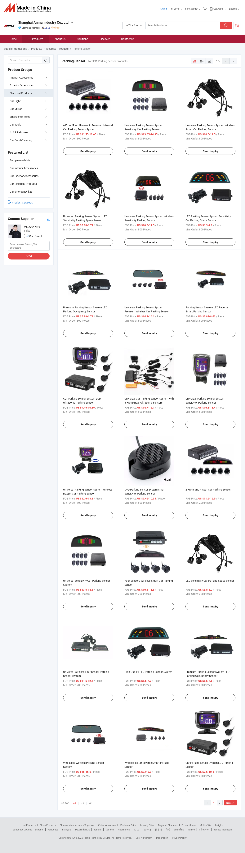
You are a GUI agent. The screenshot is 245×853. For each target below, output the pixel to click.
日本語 (158, 829)
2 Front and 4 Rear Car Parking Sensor (208, 489)
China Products (48, 825)
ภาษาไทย (179, 829)
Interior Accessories (21, 77)
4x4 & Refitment (19, 132)
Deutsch (109, 829)
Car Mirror (16, 109)
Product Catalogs (22, 202)
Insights (219, 825)
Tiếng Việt (204, 829)
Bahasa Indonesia (222, 829)
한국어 (147, 829)
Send (29, 256)
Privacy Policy (179, 837)
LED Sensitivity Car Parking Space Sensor (209, 580)
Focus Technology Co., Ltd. (97, 837)
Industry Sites (147, 825)
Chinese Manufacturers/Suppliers (77, 825)
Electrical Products (21, 93)
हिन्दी (168, 829)
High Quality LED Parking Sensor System (148, 672)
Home (13, 39)
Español (39, 829)
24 (74, 802)
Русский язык (82, 829)
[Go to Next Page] (233, 61)
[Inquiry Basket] (205, 8)
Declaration (162, 837)
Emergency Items (20, 116)
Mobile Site (205, 825)
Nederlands (124, 829)
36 (82, 803)
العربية (137, 829)
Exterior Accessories (22, 85)
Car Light (15, 101)
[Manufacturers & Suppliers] (28, 7)
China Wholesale (107, 825)
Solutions (82, 39)
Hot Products (29, 825)
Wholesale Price (128, 825)
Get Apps (218, 8)
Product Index (188, 825)
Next (229, 802)
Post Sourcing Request (237, 25)
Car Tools (15, 124)
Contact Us (127, 39)
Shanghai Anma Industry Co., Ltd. (43, 22)
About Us (60, 39)
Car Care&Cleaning (21, 140)
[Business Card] (48, 218)
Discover (105, 39)
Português (52, 829)
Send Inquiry (88, 151)
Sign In (163, 8)
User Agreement (144, 837)
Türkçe (191, 829)
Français (66, 829)
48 (90, 803)
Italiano (97, 829)
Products (37, 39)
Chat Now (34, 236)
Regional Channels (167, 825)
